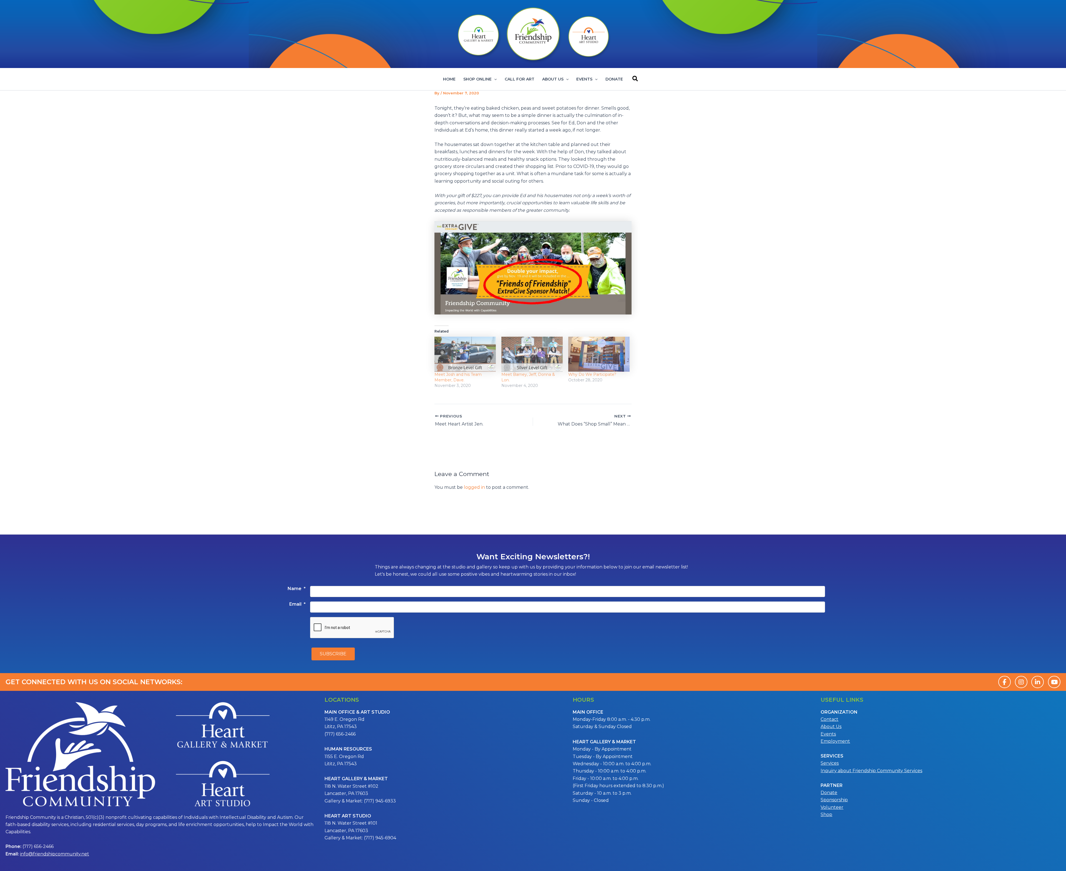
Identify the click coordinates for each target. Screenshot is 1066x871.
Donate (614, 79)
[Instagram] (1021, 682)
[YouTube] (1054, 682)
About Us (553, 79)
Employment (835, 741)
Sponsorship (834, 799)
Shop (826, 814)
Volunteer (832, 807)
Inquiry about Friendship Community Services (871, 770)
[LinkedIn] (1037, 682)
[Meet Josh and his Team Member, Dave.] (465, 354)
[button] (494, 79)
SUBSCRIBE (333, 653)
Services (830, 763)
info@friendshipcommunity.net (54, 854)
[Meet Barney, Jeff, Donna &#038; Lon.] (532, 354)
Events (584, 79)
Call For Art (519, 79)
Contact (829, 719)
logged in (474, 487)
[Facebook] (1004, 682)
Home (449, 79)
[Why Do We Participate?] (599, 354)
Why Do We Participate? (592, 374)
